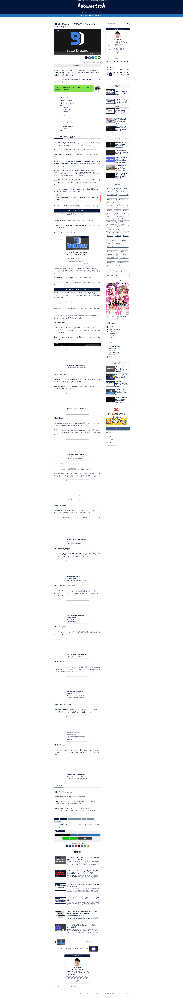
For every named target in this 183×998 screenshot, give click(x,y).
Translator (64, 113)
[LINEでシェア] (96, 57)
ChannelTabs (65, 107)
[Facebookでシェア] (89, 57)
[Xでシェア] (86, 57)
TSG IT (108, 436)
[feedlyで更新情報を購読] (85, 845)
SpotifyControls (66, 115)
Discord (57, 819)
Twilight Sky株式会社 (112, 445)
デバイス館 (109, 439)
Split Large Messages (67, 126)
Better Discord (72, 819)
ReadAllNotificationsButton (68, 120)
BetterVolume (65, 128)
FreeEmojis (65, 111)
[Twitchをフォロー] (82, 845)
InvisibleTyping (65, 122)
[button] (99, 57)
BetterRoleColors (66, 124)
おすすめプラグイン (67, 105)
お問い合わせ (99, 993)
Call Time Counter (66, 109)
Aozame (78, 967)
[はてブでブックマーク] (92, 57)
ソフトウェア (64, 819)
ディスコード (91, 819)
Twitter (119, 993)
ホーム (56, 825)
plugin (84, 819)
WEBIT (108, 442)
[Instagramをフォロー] (73, 845)
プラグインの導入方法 (68, 103)
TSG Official (109, 432)
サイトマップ (110, 993)
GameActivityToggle (67, 117)
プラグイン (58, 821)
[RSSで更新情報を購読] (88, 845)
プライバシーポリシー (85, 993)
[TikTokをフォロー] (79, 845)
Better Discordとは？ (67, 100)
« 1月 (107, 80)
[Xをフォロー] (70, 845)
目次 (64, 97)
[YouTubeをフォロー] (76, 845)
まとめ (64, 130)
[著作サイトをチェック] (67, 845)
